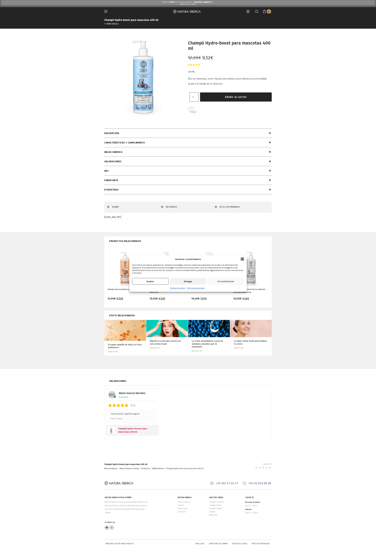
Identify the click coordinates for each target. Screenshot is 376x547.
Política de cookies (177, 288)
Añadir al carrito (236, 96)
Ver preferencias (225, 281)
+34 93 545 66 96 (259, 483)
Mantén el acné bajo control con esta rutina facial (165, 342)
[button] (242, 259)
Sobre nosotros (184, 502)
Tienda (180, 505)
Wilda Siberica (112, 23)
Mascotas (213, 515)
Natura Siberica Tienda (129, 468)
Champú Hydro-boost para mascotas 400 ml (132, 430)
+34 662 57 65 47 (227, 483)
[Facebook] (107, 528)
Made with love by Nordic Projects (120, 544)
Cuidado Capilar (215, 508)
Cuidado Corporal (216, 502)
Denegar (188, 281)
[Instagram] (112, 528)
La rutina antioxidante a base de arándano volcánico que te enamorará (207, 343)
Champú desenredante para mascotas (125, 289)
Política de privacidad (195, 288)
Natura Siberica (110, 468)
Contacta (182, 512)
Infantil (212, 512)
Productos (145, 468)
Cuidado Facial (215, 505)
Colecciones (182, 508)
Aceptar (150, 281)
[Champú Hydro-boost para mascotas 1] (143, 77)
